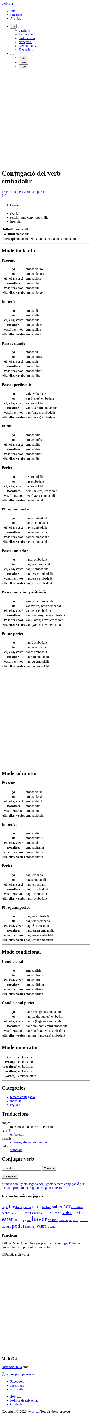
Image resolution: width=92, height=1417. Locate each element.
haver (39, 1219)
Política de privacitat (24, 1400)
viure (75, 1220)
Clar (23, 57)
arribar (53, 1220)
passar (27, 1207)
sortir (28, 1212)
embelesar (17, 1134)
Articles (15, 18)
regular (15, 1105)
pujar (51, 1226)
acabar (6, 1212)
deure (18, 1207)
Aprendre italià (12, 1367)
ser (67, 1206)
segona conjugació (40, 1184)
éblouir (37, 1142)
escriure (6, 1226)
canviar (77, 1212)
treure (14, 1212)
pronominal (21, 1188)
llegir (5, 1207)
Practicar (16, 15)
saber (57, 1206)
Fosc (24, 62)
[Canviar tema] (12, 54)
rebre (21, 1212)
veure (42, 1226)
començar (65, 1220)
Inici (13, 11)
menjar (30, 1226)
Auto (23, 66)
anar (18, 1219)
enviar (36, 1212)
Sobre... (15, 1396)
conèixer (77, 1207)
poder (18, 1226)
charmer (15, 1142)
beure (53, 1212)
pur (82, 1184)
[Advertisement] (46, 119)
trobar (46, 1207)
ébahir (27, 1142)
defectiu (57, 1188)
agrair (27, 1220)
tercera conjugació (22, 1097)
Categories (10, 1176)
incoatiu (15, 1101)
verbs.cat (8, 3)
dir (59, 1212)
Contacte (16, 1404)
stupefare (16, 1150)
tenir (36, 1206)
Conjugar (49, 1168)
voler (67, 1212)
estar (7, 1219)
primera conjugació (15, 1184)
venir (44, 1212)
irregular (45, 1188)
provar (83, 1220)
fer (12, 1206)
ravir (46, 1142)
